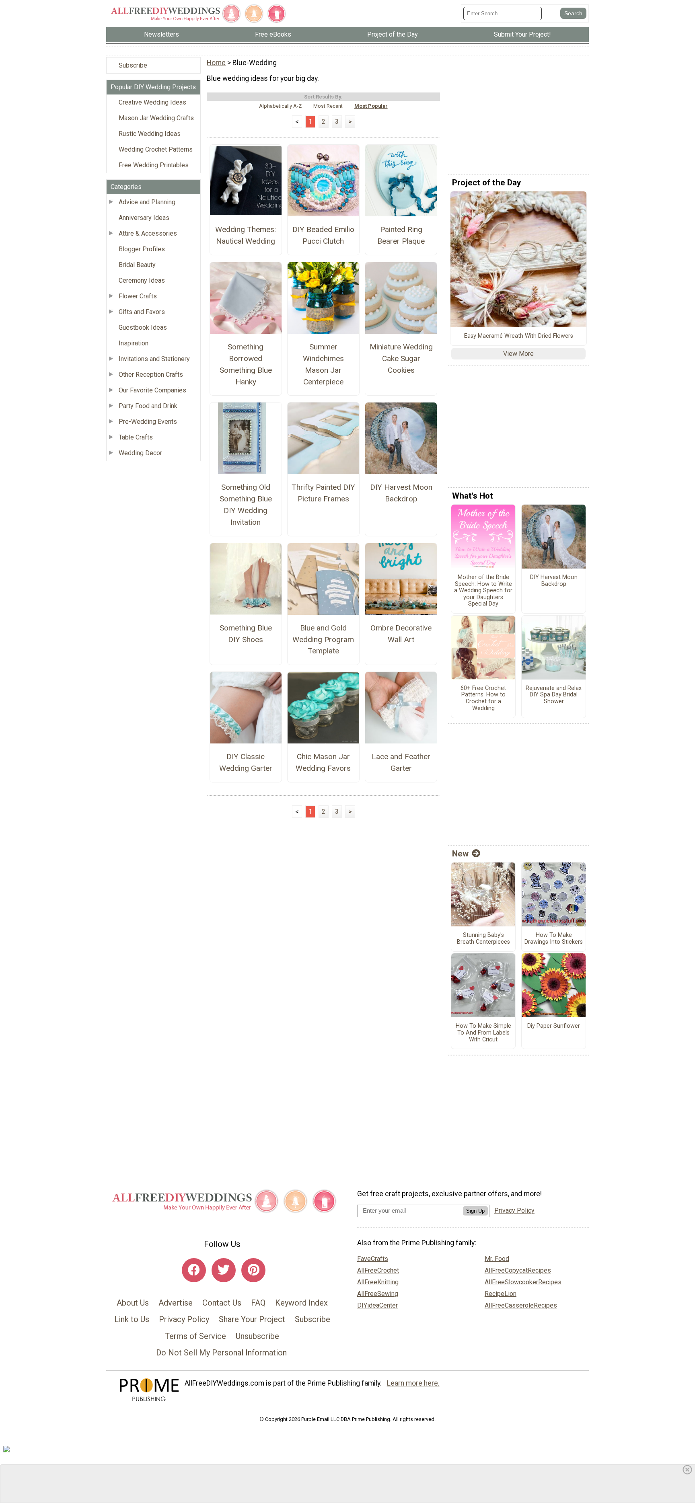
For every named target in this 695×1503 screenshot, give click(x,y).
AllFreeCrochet (378, 1270)
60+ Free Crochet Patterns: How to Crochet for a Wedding (483, 698)
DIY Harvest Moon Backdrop (401, 493)
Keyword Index (301, 1303)
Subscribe (133, 65)
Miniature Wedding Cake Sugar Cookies (401, 358)
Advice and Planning (147, 202)
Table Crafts (136, 437)
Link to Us (131, 1319)
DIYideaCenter (377, 1305)
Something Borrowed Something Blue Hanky (246, 364)
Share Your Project (252, 1319)
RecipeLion (500, 1294)
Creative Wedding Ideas (152, 102)
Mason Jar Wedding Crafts (156, 118)
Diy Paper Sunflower (553, 1026)
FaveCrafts (372, 1259)
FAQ (258, 1303)
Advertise (175, 1303)
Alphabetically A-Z (280, 106)
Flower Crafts (138, 296)
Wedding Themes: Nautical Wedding (245, 235)
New (460, 853)
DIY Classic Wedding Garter (245, 762)
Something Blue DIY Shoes (246, 633)
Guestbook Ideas (143, 327)
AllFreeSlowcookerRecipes (523, 1282)
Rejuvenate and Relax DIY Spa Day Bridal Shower (554, 695)
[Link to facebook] (194, 1270)
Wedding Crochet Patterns (156, 149)
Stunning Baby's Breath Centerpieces (483, 938)
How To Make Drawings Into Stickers (553, 938)
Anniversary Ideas (144, 218)
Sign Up (475, 1211)
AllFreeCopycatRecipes (518, 1270)
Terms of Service (195, 1336)
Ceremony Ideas (142, 280)
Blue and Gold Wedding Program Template (323, 639)
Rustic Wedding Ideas (150, 134)
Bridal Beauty (137, 265)
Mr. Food (497, 1259)
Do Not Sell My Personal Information (221, 1352)
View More (518, 353)
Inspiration (133, 343)
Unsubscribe (257, 1336)
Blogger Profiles (142, 249)
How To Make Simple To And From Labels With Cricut (483, 1033)
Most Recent (328, 106)
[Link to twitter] (224, 1270)
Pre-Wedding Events (148, 421)
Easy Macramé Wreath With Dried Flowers (518, 336)
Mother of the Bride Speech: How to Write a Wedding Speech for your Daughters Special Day (483, 590)
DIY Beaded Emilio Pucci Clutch (323, 235)
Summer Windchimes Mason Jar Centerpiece (323, 364)
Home (216, 63)
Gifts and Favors (142, 312)
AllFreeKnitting (378, 1282)
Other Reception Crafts (151, 374)
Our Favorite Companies (152, 390)
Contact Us (221, 1303)
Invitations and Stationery (154, 359)
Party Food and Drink (148, 406)
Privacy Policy (184, 1319)
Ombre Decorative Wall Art (401, 633)
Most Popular (371, 106)
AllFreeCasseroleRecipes (521, 1305)
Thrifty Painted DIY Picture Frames (323, 493)
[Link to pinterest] (253, 1270)
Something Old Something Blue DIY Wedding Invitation (246, 504)
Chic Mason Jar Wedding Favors (323, 762)
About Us (133, 1303)
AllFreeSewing (377, 1294)
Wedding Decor (140, 453)
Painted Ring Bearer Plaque (401, 235)
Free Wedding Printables (154, 165)
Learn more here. (413, 1383)
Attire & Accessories (148, 233)
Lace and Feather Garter (401, 762)
